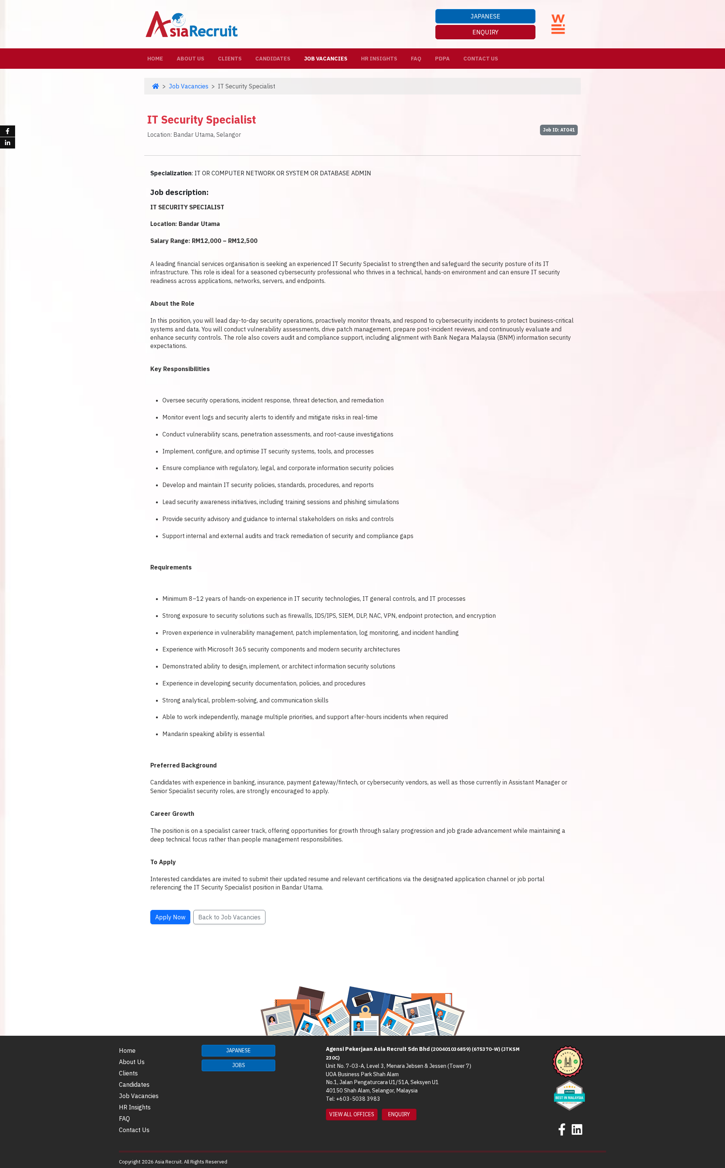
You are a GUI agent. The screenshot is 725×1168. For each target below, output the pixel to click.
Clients (230, 58)
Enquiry (485, 32)
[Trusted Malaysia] (568, 1061)
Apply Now (170, 917)
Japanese (485, 16)
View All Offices (351, 1114)
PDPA (442, 58)
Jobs (238, 1065)
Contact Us (480, 58)
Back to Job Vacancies (229, 917)
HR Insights (379, 58)
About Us (190, 58)
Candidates (272, 58)
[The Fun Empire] (569, 1094)
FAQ (416, 58)
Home (156, 58)
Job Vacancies (325, 58)
